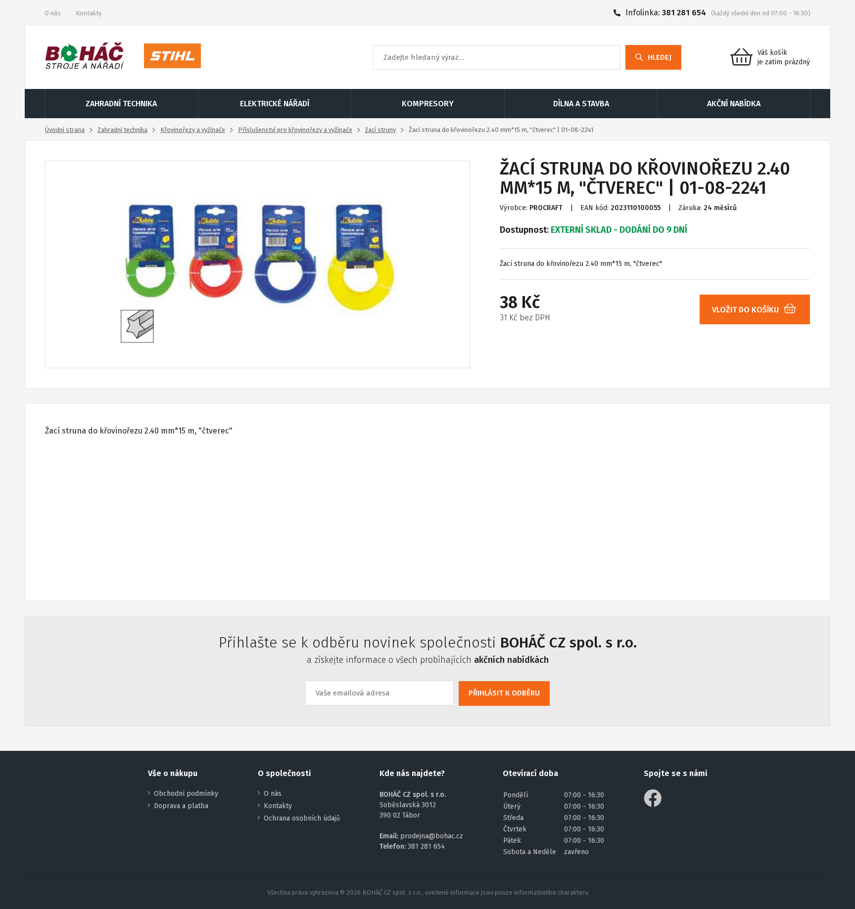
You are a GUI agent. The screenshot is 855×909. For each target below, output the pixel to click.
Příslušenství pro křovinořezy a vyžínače (295, 129)
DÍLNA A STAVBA (581, 103)
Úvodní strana (65, 129)
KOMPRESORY (428, 103)
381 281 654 (684, 12)
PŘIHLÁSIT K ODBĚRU (504, 693)
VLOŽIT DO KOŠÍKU (745, 309)
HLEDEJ (659, 57)
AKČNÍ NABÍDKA (733, 103)
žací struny (380, 129)
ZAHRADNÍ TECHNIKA (121, 103)
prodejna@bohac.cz (431, 836)
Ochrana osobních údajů (302, 818)
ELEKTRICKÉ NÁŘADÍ (274, 103)
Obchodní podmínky (186, 793)
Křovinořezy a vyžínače (192, 129)
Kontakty (88, 13)
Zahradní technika (122, 129)
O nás (53, 13)
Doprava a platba (181, 806)
